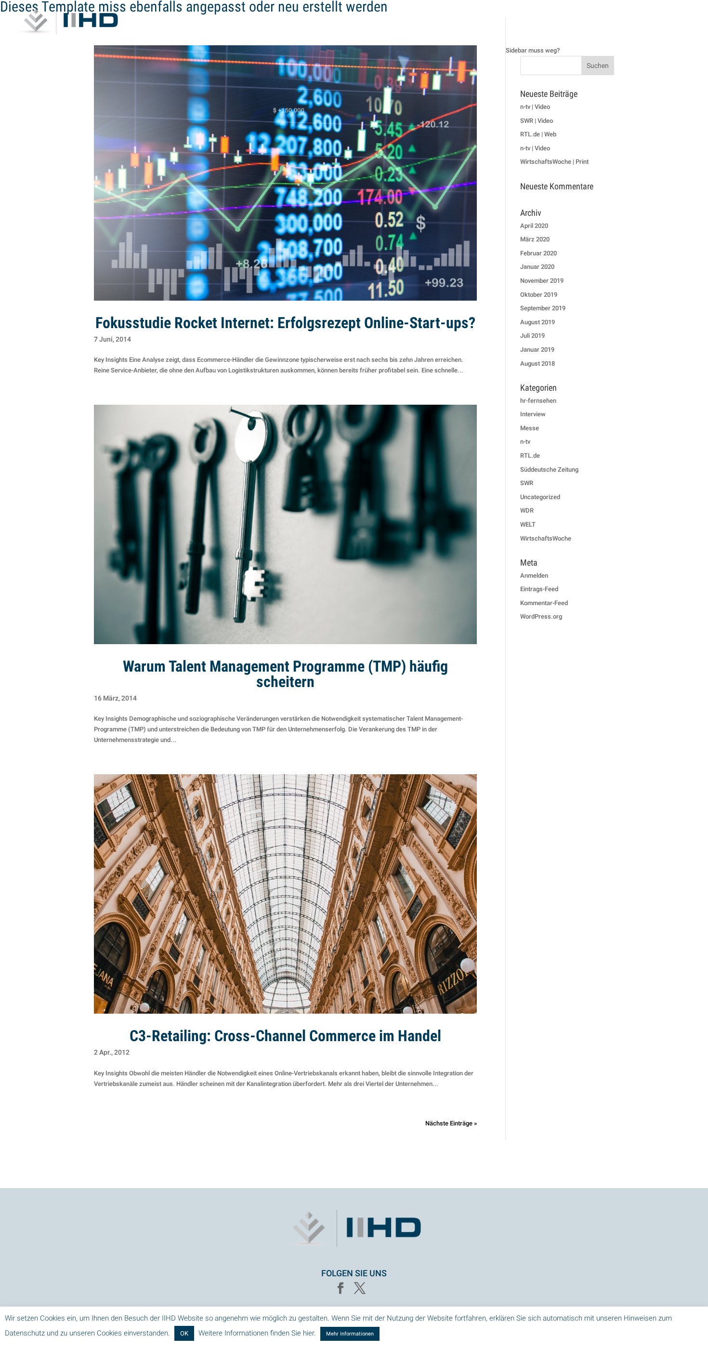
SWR (526, 483)
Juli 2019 (532, 335)
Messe (529, 428)
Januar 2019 (537, 349)
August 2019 (537, 322)
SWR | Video (536, 120)
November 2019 (542, 280)
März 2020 (535, 239)
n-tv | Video (535, 106)
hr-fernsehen (538, 400)
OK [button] (184, 1333)
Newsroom (673, 21)
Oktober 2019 (538, 294)
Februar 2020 (538, 253)
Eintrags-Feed (539, 589)
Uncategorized (540, 497)
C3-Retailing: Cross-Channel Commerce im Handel (285, 1036)
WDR (527, 510)
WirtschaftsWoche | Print (554, 161)
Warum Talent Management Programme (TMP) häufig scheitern (285, 674)
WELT (528, 524)
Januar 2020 (537, 266)
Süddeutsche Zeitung (549, 469)
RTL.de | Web (538, 134)
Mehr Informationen (350, 1334)
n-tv (525, 441)
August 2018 (537, 363)
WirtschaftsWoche (545, 538)
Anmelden (534, 575)
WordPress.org (541, 616)
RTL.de (530, 455)
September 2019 (542, 308)
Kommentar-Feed (544, 603)
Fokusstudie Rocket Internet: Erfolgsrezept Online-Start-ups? (285, 323)
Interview (533, 414)
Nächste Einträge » (451, 1123)
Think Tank (544, 21)
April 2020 (534, 225)
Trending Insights (609, 21)
